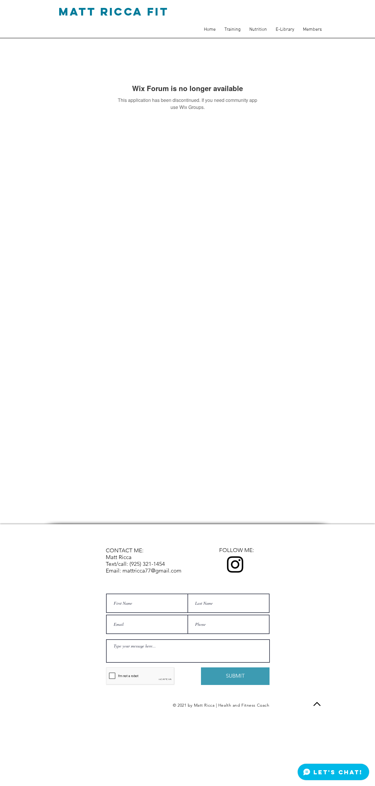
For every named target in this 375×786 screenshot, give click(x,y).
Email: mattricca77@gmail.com (143, 570)
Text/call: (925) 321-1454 (135, 564)
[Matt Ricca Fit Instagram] (235, 564)
